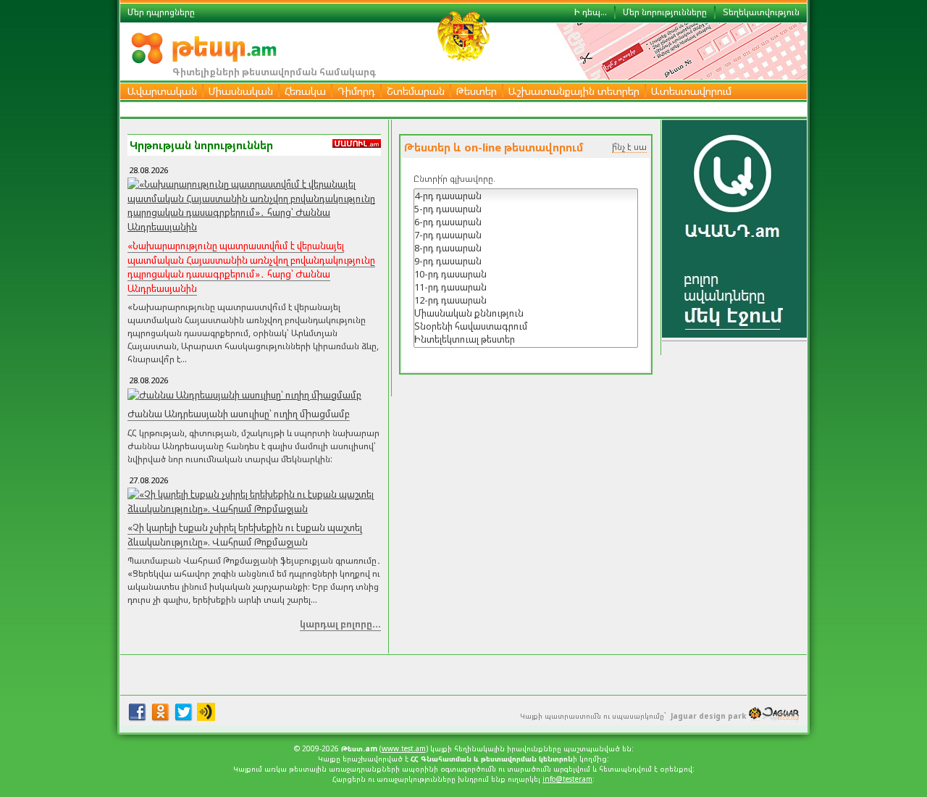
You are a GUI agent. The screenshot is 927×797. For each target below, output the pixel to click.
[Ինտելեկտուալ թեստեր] (525, 339)
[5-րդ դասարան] (525, 208)
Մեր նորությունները (665, 12)
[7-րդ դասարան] (525, 234)
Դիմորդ (356, 91)
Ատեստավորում (691, 91)
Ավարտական (162, 91)
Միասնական (241, 91)
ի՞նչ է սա (629, 146)
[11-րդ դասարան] (525, 286)
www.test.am (404, 748)
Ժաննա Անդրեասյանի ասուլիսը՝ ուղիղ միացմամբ (238, 413)
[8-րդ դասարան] (525, 247)
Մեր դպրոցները (161, 12)
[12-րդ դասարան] (525, 299)
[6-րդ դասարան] (525, 221)
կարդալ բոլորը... (340, 623)
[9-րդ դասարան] (525, 260)
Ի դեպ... (590, 12)
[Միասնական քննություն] (525, 313)
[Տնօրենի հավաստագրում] (525, 326)
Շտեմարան (416, 91)
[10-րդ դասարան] (525, 273)
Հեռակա (305, 91)
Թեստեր (476, 91)
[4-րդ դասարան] (525, 195)
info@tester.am (567, 779)
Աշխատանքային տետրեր (573, 91)
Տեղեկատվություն (761, 12)
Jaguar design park (708, 716)
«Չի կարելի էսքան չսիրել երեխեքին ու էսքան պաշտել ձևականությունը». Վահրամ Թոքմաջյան (244, 534)
